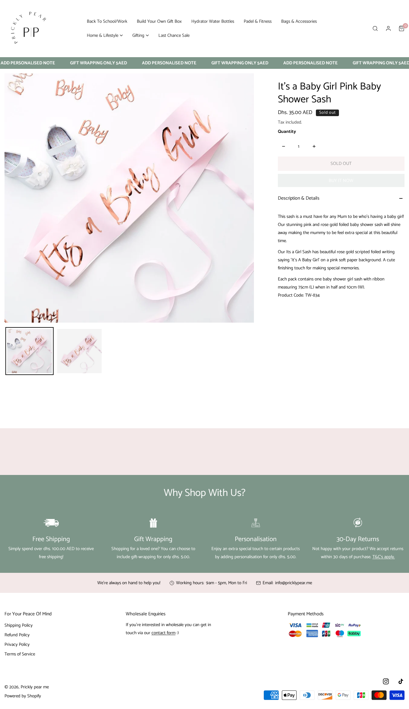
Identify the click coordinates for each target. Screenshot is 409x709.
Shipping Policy (18, 625)
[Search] (375, 28)
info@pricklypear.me (293, 583)
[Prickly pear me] (28, 28)
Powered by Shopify (22, 696)
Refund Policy (17, 635)
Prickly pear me (35, 687)
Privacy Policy (17, 644)
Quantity (287, 131)
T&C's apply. (383, 557)
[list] (129, 198)
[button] (105, 35)
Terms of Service (19, 654)
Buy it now (341, 180)
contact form (163, 633)
